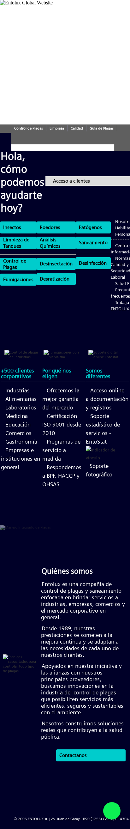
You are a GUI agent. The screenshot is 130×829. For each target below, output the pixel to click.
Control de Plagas (28, 128)
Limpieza (57, 128)
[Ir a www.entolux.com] (42, 10)
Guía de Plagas (102, 128)
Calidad (77, 128)
